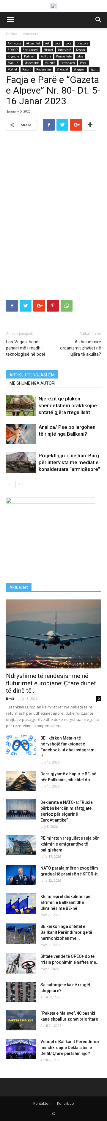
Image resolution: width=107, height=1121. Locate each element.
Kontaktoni (42, 1103)
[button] (98, 20)
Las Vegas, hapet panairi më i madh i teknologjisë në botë (25, 348)
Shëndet (62, 69)
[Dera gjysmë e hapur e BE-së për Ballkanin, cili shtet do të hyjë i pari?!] (21, 781)
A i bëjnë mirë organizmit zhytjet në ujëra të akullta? (80, 348)
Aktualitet (33, 43)
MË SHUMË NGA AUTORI (32, 383)
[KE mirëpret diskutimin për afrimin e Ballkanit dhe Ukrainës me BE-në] (21, 904)
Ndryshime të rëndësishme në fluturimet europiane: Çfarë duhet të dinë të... (51, 683)
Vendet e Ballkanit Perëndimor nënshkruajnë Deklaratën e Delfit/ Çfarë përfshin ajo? (70, 1047)
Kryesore (13, 56)
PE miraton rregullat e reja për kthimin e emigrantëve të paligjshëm (69, 844)
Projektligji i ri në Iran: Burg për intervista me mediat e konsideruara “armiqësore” (69, 462)
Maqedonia (32, 63)
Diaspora (82, 43)
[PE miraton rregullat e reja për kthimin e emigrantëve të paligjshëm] (21, 845)
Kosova (80, 50)
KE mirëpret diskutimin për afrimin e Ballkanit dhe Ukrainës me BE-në (66, 902)
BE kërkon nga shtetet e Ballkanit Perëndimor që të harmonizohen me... (66, 932)
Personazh (67, 63)
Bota (57, 43)
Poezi (83, 63)
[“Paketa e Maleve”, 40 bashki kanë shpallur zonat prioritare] (21, 1020)
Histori (48, 50)
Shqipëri (79, 69)
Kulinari (29, 56)
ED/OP (13, 50)
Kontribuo (65, 1103)
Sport (94, 69)
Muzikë (50, 63)
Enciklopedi (31, 50)
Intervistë (64, 50)
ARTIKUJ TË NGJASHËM (32, 375)
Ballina (11, 33)
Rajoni (26, 69)
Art (47, 43)
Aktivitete (30, 33)
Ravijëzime (43, 69)
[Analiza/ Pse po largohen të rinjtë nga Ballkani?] (21, 434)
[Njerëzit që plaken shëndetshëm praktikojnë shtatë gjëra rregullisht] (21, 405)
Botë (68, 43)
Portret (12, 69)
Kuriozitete (64, 56)
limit (10, 698)
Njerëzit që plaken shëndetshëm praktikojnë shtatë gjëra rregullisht (68, 405)
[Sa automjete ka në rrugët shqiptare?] (21, 992)
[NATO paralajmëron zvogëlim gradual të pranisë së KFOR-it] (21, 875)
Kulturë (45, 56)
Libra (80, 56)
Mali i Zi (13, 63)
